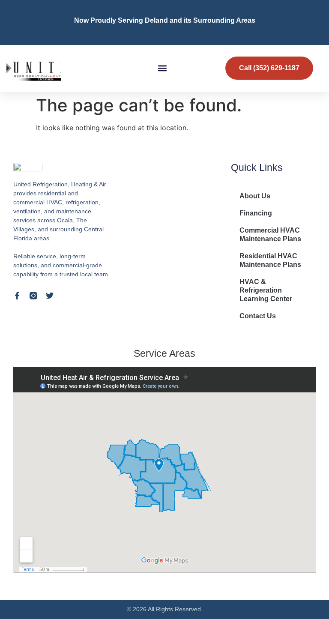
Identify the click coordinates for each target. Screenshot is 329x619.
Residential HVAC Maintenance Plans (270, 260)
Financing (255, 213)
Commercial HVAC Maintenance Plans (270, 234)
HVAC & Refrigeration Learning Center (265, 290)
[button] (163, 68)
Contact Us (257, 316)
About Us (254, 196)
